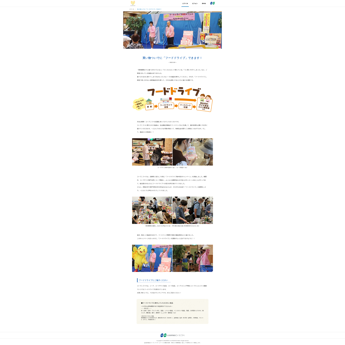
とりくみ (131, 9)
